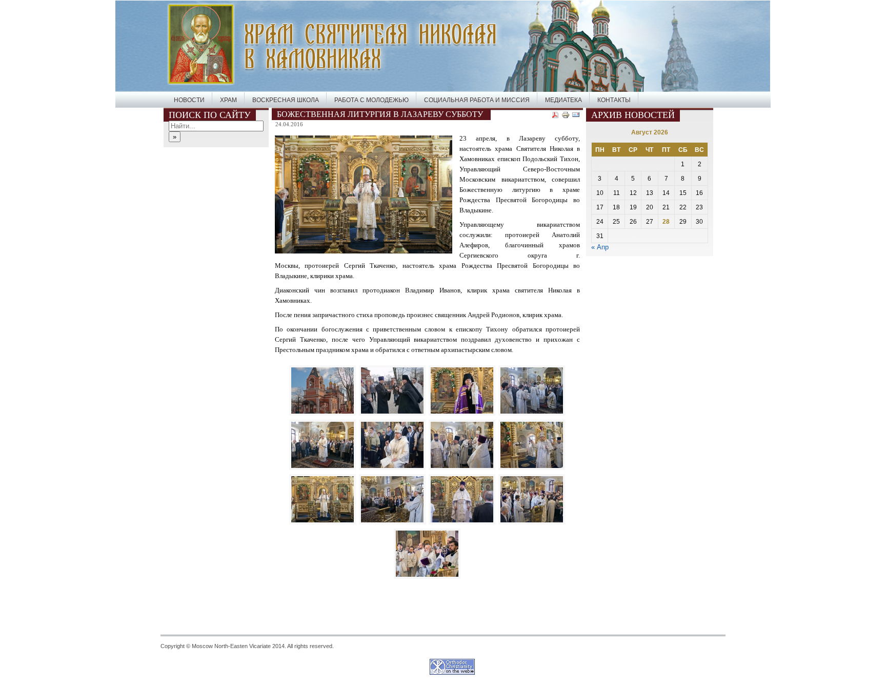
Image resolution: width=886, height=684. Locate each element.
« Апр (600, 247)
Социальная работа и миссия (477, 100)
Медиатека (563, 100)
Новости (189, 100)
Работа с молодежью (371, 100)
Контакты (614, 100)
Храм (228, 100)
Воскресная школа (285, 100)
